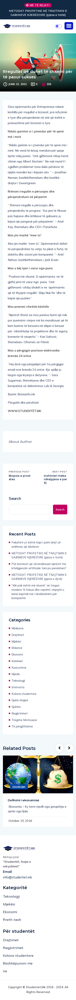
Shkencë (16, 648)
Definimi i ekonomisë (23, 800)
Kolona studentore (23, 694)
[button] (69, 25)
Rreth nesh (12, 919)
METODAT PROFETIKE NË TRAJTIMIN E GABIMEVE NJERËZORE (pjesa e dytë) (39, 577)
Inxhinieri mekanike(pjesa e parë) (55, 479)
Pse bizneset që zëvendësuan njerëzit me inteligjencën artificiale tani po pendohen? (38, 566)
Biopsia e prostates (20, 477)
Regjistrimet (19, 713)
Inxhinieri (17, 661)
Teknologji (18, 680)
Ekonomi (17, 654)
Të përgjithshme (22, 726)
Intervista (17, 687)
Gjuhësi (16, 707)
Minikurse (17, 628)
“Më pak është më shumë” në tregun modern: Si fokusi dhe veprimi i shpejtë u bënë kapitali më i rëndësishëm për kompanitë (37, 592)
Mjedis (15, 674)
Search (15, 498)
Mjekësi (16, 641)
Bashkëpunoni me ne (18, 967)
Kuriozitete (18, 667)
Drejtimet (17, 635)
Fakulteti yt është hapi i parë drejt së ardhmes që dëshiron (36, 544)
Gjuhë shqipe (19, 700)
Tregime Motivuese (24, 720)
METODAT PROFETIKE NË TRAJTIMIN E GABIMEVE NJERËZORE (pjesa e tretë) (38, 13)
